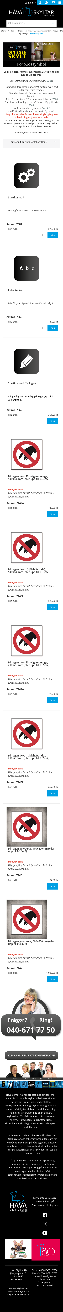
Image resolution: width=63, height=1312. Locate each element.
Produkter (11, 30)
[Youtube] (45, 1234)
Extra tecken (15, 290)
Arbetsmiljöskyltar (42, 30)
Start (3, 30)
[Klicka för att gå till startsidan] (46, 1257)
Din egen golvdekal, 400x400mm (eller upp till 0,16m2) (31, 850)
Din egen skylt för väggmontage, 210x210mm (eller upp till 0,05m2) (28, 664)
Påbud (55, 30)
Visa (53, 420)
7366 (55, 99)
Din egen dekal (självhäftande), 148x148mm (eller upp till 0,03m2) (28, 571)
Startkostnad (16, 197)
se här (46, 108)
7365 (31, 105)
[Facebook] (45, 1217)
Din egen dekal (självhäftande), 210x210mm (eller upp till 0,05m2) (28, 757)
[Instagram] (45, 1225)
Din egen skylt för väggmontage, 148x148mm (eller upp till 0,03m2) (28, 478)
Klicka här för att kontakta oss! (31, 1055)
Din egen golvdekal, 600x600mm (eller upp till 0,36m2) (31, 943)
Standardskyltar (25, 30)
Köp (53, 235)
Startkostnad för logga (22, 383)
